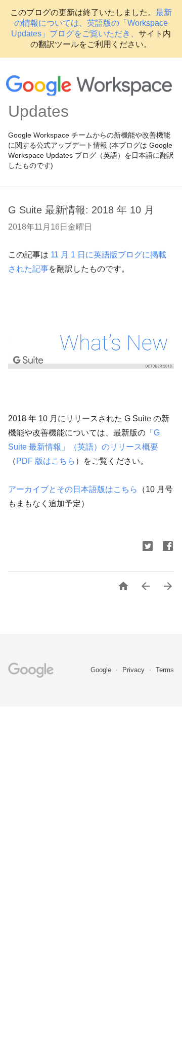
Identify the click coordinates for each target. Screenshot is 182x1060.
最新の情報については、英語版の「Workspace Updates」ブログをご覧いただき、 (91, 23)
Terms (165, 670)
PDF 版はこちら (45, 461)
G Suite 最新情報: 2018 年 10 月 (81, 209)
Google (101, 670)
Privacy (134, 670)
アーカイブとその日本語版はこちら (73, 489)
